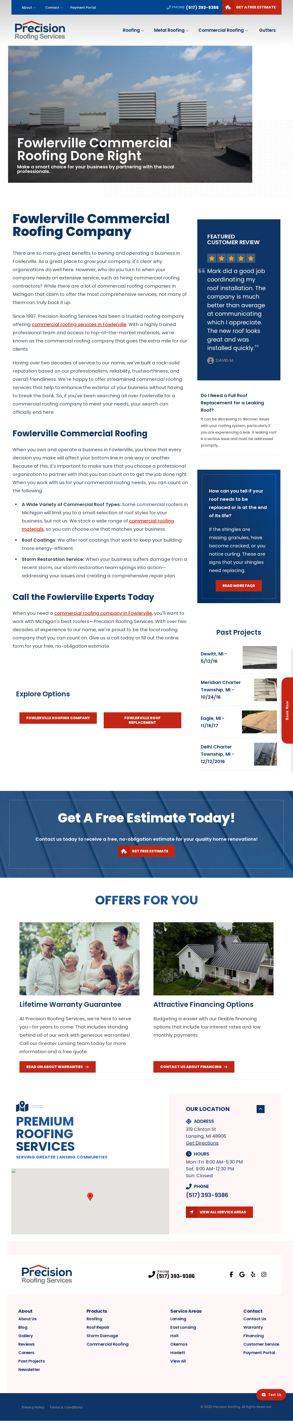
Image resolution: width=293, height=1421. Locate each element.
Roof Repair (98, 1327)
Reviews (26, 1344)
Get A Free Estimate (256, 7)
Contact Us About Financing (191, 1066)
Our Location (208, 1109)
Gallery (25, 1336)
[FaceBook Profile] (231, 1274)
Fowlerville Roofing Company (58, 718)
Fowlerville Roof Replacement (142, 720)
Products (97, 1311)
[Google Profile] (242, 1274)
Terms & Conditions (65, 1407)
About (27, 7)
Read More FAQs (238, 585)
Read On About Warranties (54, 1066)
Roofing (131, 30)
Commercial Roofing (221, 30)
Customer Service (261, 1344)
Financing (253, 1336)
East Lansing (183, 1327)
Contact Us (254, 1319)
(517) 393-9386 (207, 1195)
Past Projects (31, 1361)
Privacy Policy (33, 1407)
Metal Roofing (169, 30)
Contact (52, 7)
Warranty (253, 1327)
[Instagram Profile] (264, 1274)
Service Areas (186, 1311)
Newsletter (29, 1369)
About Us (27, 1319)
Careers (26, 1352)
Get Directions (202, 1143)
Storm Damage (102, 1336)
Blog (22, 1327)
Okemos (178, 1344)
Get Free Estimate (150, 851)
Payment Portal (83, 7)
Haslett (177, 1352)
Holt (174, 1336)
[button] (90, 1197)
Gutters (267, 30)
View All (178, 1361)
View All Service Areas (223, 1212)
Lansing (178, 1319)
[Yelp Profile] (253, 1274)
